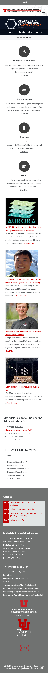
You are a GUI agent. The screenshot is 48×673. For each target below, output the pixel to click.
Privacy (6, 582)
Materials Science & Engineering (20, 533)
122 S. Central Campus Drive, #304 (17, 430)
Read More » (29, 243)
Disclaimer (7, 575)
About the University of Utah (15, 572)
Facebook (26, 2)
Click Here (24, 75)
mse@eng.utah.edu (17, 551)
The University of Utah (15, 566)
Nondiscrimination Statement (15, 578)
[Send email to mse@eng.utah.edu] (24, 2)
